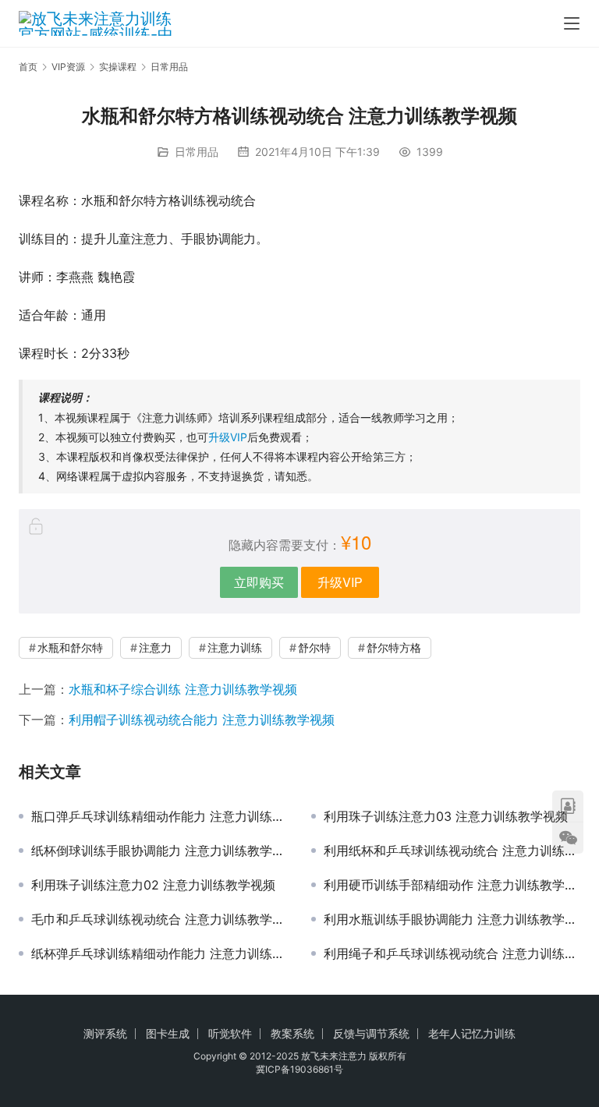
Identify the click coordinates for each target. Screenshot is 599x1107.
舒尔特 (314, 647)
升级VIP (227, 437)
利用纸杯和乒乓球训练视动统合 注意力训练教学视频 (452, 851)
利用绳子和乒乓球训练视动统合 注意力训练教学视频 (452, 953)
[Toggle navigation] (571, 23)
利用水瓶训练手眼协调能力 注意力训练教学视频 (452, 919)
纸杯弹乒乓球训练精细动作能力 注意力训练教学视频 (159, 953)
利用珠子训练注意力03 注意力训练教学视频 (446, 816)
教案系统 (292, 1033)
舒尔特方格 (394, 647)
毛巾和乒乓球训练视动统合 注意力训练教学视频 (159, 919)
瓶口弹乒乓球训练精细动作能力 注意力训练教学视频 (159, 816)
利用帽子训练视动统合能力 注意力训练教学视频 (202, 719)
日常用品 (196, 151)
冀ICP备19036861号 (299, 1069)
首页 (28, 67)
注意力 (155, 647)
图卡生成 (168, 1033)
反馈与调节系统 (371, 1033)
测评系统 (105, 1033)
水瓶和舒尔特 (70, 647)
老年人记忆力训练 (472, 1033)
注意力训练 (234, 647)
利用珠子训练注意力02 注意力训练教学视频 (153, 885)
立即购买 (259, 582)
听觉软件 (230, 1033)
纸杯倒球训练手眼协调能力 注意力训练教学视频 (159, 851)
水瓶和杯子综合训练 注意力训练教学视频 (183, 689)
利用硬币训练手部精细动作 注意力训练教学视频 (452, 885)
